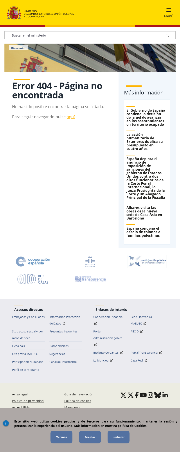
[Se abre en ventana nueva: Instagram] (150, 395)
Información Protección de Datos (64, 320)
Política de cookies (77, 401)
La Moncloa (101, 360)
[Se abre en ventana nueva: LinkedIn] (165, 395)
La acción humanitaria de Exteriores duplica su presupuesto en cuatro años (144, 141)
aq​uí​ (71, 116)
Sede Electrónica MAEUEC (141, 320)
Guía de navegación (78, 394)
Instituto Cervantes (106, 352)
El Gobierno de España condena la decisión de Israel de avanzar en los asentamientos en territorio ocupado (145, 117)
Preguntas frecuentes (63, 331)
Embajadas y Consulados (28, 317)
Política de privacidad (28, 401)
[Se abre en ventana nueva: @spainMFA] (131, 395)
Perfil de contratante (25, 370)
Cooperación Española (107, 317)
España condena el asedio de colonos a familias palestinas (143, 232)
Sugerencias (57, 354)
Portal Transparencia (144, 352)
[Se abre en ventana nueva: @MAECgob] (123, 395)
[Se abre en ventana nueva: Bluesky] (157, 395)
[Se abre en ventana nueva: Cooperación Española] (33, 261)
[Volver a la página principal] (43, 12)
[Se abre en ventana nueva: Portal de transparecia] (90, 279)
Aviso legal (20, 394)
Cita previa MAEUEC (25, 354)
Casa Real (137, 360)
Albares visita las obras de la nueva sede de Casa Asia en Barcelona (144, 213)
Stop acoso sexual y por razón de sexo (27, 334)
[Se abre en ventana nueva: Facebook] (137, 395)
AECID (135, 331)
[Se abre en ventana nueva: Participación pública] (147, 261)
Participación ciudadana (27, 362)
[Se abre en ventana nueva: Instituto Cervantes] (90, 261)
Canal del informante (63, 362)
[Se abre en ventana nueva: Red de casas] (33, 279)
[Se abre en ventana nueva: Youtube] (143, 395)
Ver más (61, 437)
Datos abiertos (58, 346)
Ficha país (18, 346)
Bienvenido (18, 48)
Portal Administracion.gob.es (107, 334)
